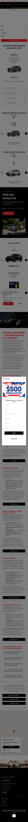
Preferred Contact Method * (10, 413)
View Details (14, 438)
